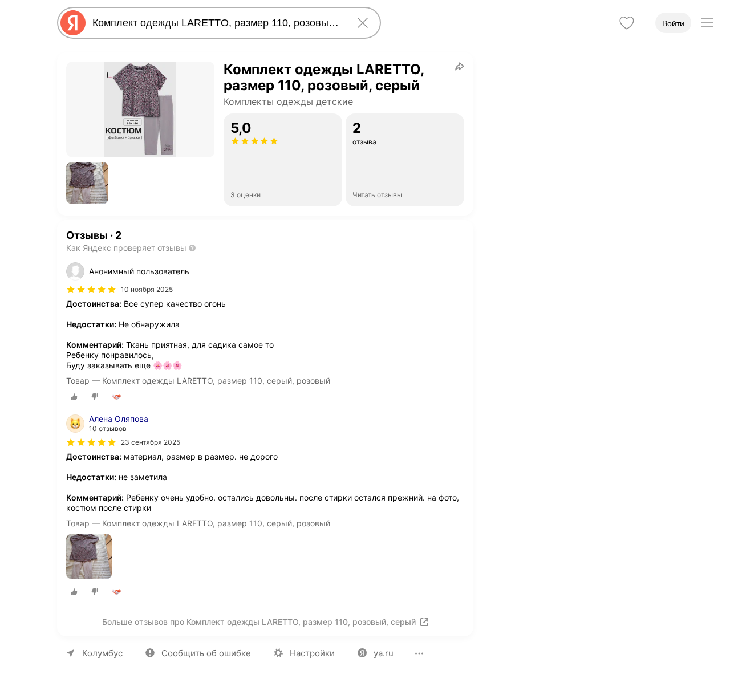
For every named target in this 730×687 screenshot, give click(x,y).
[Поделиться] (459, 66)
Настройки (312, 653)
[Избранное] (626, 22)
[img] (91, 289)
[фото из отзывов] (89, 557)
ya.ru (384, 653)
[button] (87, 183)
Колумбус (102, 653)
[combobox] (217, 23)
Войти (673, 23)
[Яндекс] (73, 22)
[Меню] (707, 22)
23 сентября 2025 (150, 442)
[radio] (74, 397)
